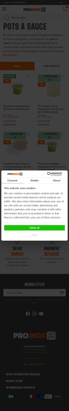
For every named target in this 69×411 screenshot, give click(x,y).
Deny (34, 234)
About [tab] (56, 180)
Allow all (34, 227)
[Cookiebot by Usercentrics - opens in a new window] (52, 174)
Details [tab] (34, 180)
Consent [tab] (12, 180)
